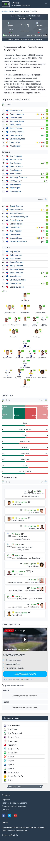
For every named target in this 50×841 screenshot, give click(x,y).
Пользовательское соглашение (14, 806)
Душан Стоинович (17, 114)
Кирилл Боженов (16, 166)
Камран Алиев (15, 184)
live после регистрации (25, 674)
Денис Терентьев (16, 220)
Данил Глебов (15, 234)
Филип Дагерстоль (17, 132)
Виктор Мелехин (16, 266)
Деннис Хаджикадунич (19, 217)
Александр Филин (17, 121)
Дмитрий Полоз (16, 238)
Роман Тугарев (15, 283)
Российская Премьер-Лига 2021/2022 (23, 16)
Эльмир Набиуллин (17, 139)
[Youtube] (15, 815)
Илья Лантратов (16, 110)
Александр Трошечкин (18, 177)
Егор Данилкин (16, 163)
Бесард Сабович (16, 128)
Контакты (5, 810)
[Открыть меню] (45, 4)
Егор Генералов (16, 156)
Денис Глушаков (16, 135)
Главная (4, 11)
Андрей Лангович (16, 262)
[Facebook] (3, 815)
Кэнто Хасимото (16, 231)
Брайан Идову (15, 125)
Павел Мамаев (15, 227)
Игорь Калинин (16, 259)
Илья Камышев (16, 170)
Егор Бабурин (15, 251)
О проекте (6, 799)
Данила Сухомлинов (18, 280)
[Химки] (11, 27)
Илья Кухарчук (15, 146)
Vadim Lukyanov (16, 255)
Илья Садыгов (15, 191)
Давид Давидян (16, 181)
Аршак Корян (15, 188)
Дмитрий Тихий (16, 118)
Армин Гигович (15, 276)
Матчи (11, 11)
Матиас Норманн (16, 224)
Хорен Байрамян (16, 210)
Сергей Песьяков (16, 206)
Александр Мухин (17, 269)
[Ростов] (39, 27)
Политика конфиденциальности (14, 803)
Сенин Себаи (15, 142)
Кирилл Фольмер (16, 273)
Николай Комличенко (18, 241)
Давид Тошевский (17, 287)
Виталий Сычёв (16, 159)
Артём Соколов (16, 174)
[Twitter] (9, 815)
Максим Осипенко (17, 213)
